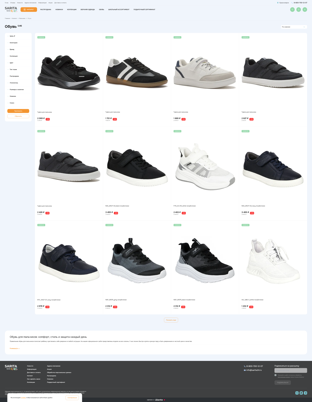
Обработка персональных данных (59, 372)
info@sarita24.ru (254, 370)
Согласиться (72, 398)
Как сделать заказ (33, 379)
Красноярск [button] (284, 3)
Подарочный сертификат (144, 9)
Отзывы (12, 3)
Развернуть (14, 348)
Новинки (59, 9)
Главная (7, 18)
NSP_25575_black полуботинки (184, 300)
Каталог (30, 9)
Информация (42, 3)
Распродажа (45, 9)
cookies (23, 397)
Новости (20, 3)
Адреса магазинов (30, 3)
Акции (51, 3)
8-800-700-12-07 (300, 3)
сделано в (154, 400)
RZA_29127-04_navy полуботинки (253, 206)
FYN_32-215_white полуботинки (185, 206)
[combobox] (282, 27)
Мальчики (22, 18)
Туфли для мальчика (44, 112)
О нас (6, 3)
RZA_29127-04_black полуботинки (117, 206)
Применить (18, 111)
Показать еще (171, 320)
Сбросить (18, 116)
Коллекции (72, 9)
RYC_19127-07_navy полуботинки (48, 300)
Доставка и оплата (60, 3)
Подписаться (282, 382)
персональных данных (284, 377)
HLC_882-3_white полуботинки (252, 300)
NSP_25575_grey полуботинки (116, 300)
